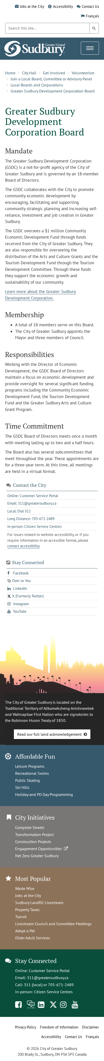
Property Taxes (27, 909)
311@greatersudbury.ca (47, 977)
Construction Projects (33, 841)
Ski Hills (22, 787)
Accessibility (63, 6)
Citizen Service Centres (53, 991)
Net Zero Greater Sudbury (37, 855)
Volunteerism (83, 72)
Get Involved (54, 72)
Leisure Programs (29, 766)
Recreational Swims (32, 773)
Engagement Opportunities (39, 848)
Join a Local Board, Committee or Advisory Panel (51, 78)
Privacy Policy (25, 1027)
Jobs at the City (32, 6)
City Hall (29, 72)
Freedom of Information (59, 1027)
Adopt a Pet (25, 930)
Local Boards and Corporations (37, 84)
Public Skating (27, 780)
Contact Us (90, 6)
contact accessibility (23, 545)
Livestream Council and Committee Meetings (53, 923)
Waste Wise (24, 888)
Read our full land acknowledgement (49, 734)
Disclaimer (90, 1027)
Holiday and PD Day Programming (44, 794)
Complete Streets (29, 827)
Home (10, 72)
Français (92, 16)
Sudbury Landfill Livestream (39, 902)
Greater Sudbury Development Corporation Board (53, 90)
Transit (21, 916)
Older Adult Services (32, 937)
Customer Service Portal (49, 970)
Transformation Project (34, 834)
